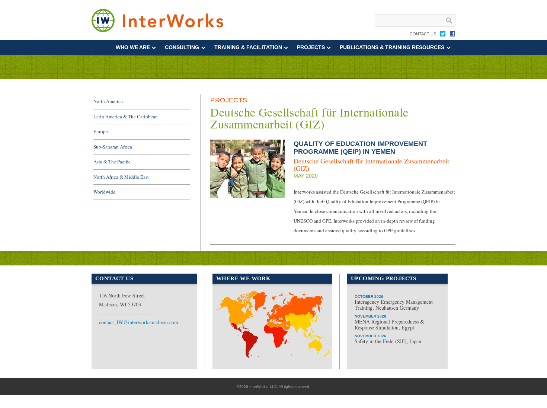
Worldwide (104, 191)
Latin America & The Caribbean (125, 116)
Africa (269, 357)
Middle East (277, 333)
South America (238, 337)
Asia (308, 328)
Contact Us (423, 34)
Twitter (443, 35)
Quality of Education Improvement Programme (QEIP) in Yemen (360, 147)
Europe (100, 131)
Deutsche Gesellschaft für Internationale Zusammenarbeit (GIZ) (371, 164)
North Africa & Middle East (121, 176)
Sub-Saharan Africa (112, 146)
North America (108, 101)
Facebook (452, 35)
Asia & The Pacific (112, 161)
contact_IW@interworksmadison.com (138, 322)
